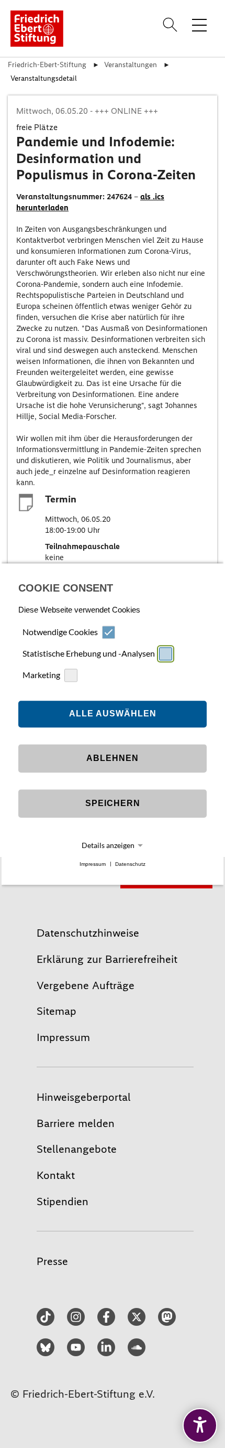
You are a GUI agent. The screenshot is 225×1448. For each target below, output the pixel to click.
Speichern (112, 803)
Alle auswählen (112, 714)
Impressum (93, 864)
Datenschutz (130, 864)
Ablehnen (112, 758)
